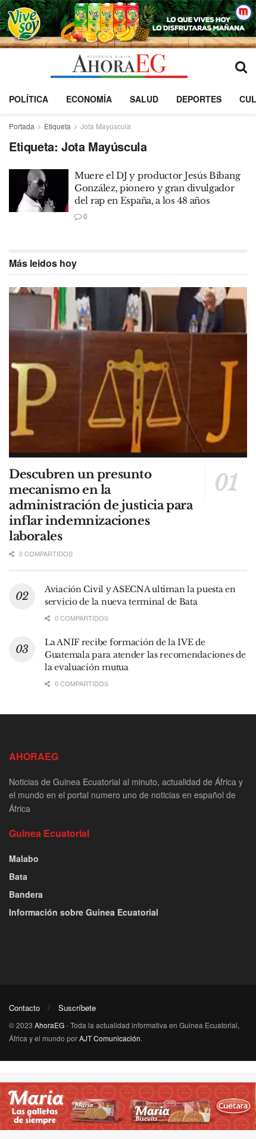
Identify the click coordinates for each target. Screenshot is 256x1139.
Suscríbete (77, 1007)
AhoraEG (49, 1025)
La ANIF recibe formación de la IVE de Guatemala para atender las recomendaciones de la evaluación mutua (145, 655)
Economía (89, 99)
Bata (18, 876)
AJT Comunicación (110, 1038)
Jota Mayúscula (105, 126)
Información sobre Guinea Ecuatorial (83, 912)
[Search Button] (241, 66)
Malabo (24, 858)
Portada (22, 126)
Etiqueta (57, 126)
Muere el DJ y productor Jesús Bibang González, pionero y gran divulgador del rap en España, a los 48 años (157, 188)
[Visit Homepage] (119, 66)
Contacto (24, 1007)
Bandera (26, 894)
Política (28, 99)
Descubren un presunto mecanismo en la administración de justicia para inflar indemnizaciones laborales (101, 505)
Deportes (198, 99)
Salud (144, 99)
